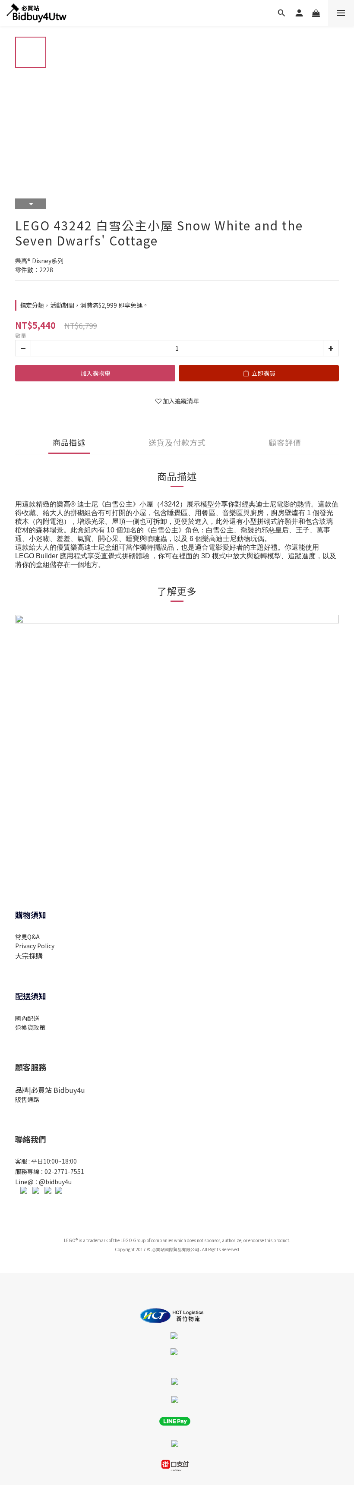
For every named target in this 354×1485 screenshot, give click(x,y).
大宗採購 (29, 955)
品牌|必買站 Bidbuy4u (50, 1090)
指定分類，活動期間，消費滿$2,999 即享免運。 (84, 305)
